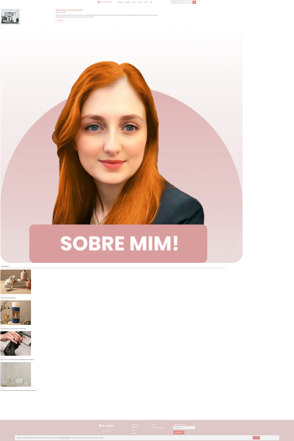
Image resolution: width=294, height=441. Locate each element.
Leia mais (59, 20)
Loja (151, 2)
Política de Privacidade (158, 427)
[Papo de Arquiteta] (106, 426)
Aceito (256, 437)
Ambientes (127, 2)
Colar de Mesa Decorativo (8, 298)
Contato (140, 2)
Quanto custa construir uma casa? (69, 10)
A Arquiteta (120, 2)
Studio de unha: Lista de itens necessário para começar (17, 359)
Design (134, 2)
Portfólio (146, 2)
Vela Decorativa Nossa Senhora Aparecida (13, 329)
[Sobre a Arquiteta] (121, 145)
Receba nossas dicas (180, 424)
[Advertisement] (46, 403)
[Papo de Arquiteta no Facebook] (103, 430)
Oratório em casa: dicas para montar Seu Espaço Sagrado (18, 390)
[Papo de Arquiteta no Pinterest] (109, 430)
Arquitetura (58, 12)
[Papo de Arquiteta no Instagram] (106, 430)
